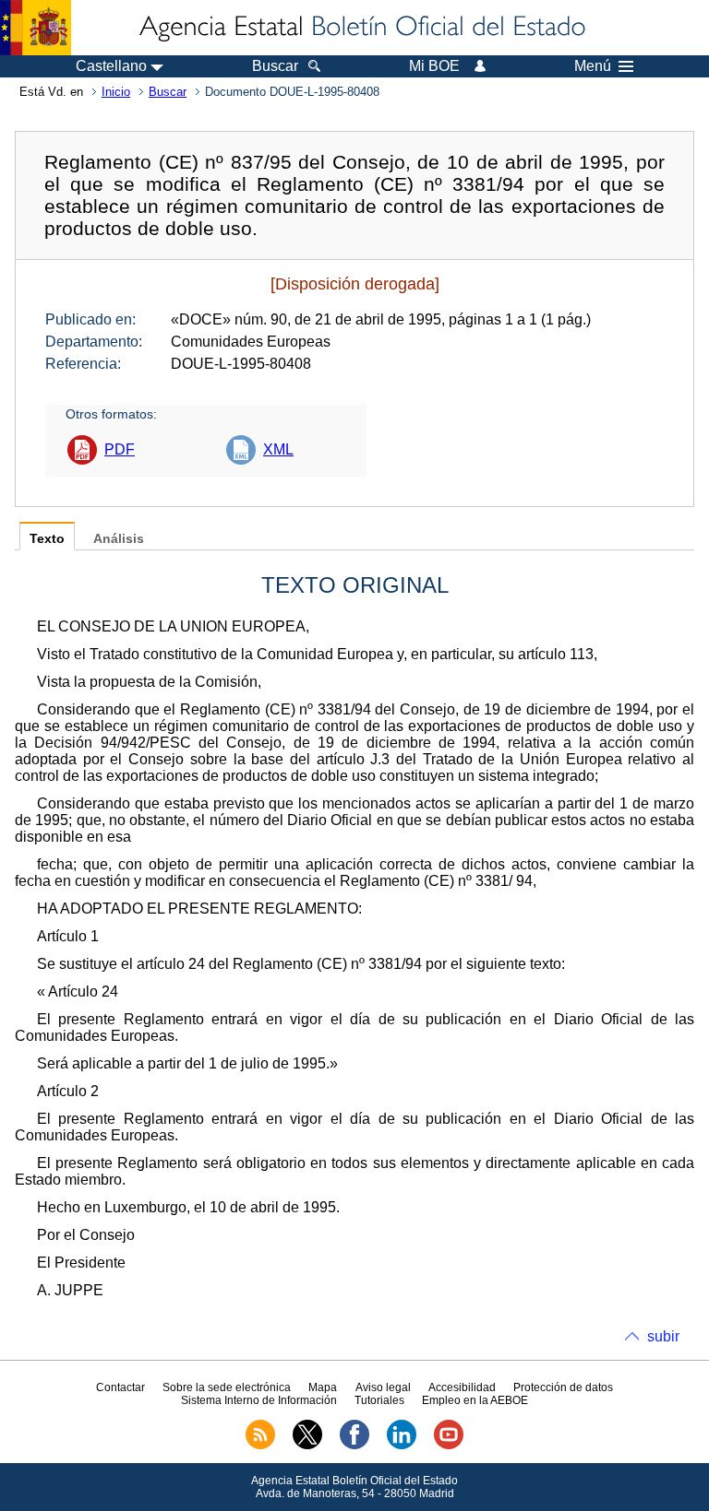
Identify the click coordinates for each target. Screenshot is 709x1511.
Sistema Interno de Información (259, 1400)
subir (663, 1336)
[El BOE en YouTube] (448, 1445)
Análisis (118, 539)
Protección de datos (563, 1387)
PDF (119, 449)
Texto (47, 539)
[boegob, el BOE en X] (307, 1445)
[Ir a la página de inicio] (361, 27)
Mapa (322, 1387)
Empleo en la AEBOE (475, 1400)
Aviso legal (383, 1387)
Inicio (116, 92)
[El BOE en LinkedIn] (401, 1445)
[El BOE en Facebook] (354, 1445)
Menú (592, 66)
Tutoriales (379, 1400)
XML (278, 449)
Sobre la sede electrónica (226, 1387)
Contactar (120, 1387)
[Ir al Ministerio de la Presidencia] (35, 27)
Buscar (167, 92)
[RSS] (260, 1445)
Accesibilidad (462, 1387)
